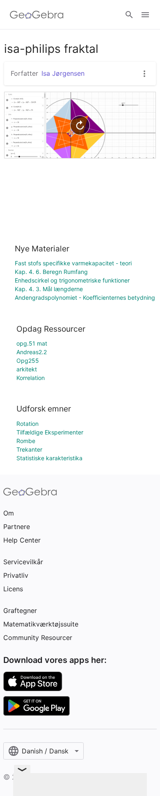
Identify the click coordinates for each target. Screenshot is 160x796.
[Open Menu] (145, 15)
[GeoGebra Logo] (37, 15)
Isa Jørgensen (63, 73)
